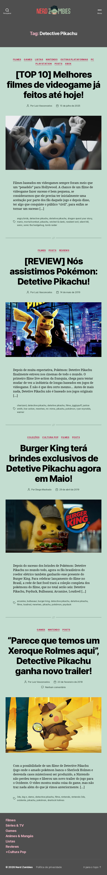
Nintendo (52, 59)
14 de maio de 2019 (70, 292)
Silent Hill (84, 221)
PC (92, 59)
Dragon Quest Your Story (80, 218)
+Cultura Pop (16, 852)
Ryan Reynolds (83, 408)
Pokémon (70, 408)
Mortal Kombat (31, 221)
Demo (31, 796)
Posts (58, 63)
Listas (39, 59)
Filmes (17, 59)
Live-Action (29, 408)
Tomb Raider (51, 225)
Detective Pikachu (39, 218)
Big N (24, 796)
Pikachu (44, 221)
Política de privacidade (49, 867)
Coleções (33, 437)
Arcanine (21, 601)
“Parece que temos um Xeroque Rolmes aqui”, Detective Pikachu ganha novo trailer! (53, 655)
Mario (20, 221)
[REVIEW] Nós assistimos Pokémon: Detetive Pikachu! (53, 271)
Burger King (44, 601)
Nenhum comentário (55, 687)
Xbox (68, 63)
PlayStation (44, 63)
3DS (19, 796)
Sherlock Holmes (56, 800)
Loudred (27, 604)
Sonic (19, 225)
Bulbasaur (32, 601)
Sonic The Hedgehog (34, 225)
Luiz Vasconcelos (43, 105)
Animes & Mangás (19, 836)
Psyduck (67, 604)
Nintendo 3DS (78, 796)
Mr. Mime (50, 408)
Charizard (22, 405)
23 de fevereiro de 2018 (70, 682)
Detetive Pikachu (57, 218)
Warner (20, 412)
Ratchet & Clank (57, 221)
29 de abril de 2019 (69, 489)
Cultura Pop (50, 437)
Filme (68, 405)
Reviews (64, 250)
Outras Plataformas (74, 59)
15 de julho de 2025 (70, 105)
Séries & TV (15, 825)
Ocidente (21, 800)
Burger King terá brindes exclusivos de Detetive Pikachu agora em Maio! (53, 463)
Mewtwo (40, 408)
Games (28, 59)
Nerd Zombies (24, 867)
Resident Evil (72, 221)
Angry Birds (22, 218)
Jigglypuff (77, 405)
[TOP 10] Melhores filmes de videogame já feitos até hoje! (53, 84)
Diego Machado (43, 489)
